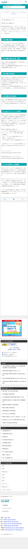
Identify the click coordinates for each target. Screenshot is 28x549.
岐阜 (17, 523)
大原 (3, 477)
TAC (3, 480)
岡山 (10, 527)
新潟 (4, 523)
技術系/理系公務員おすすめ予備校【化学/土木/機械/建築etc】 (13, 400)
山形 (13, 519)
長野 (15, 523)
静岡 (19, 523)
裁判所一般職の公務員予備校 (8, 407)
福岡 (6, 529)
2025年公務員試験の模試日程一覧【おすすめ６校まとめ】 (14, 378)
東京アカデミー (5, 471)
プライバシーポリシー (7, 508)
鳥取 (6, 527)
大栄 (3, 468)
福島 (15, 519)
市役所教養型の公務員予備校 (8, 394)
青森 (4, 519)
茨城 (4, 521)
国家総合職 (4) (5, 448)
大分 (14, 529)
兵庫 (13, 525)
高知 (23, 527)
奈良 (15, 525)
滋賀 (6, 525)
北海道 (5, 517)
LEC (3, 465)
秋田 (10, 519)
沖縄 (22, 529)
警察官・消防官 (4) (6, 454)
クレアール (4, 483)
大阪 (10, 525)
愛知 (21, 523)
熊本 (12, 529)
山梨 (13, 523)
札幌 (9, 517)
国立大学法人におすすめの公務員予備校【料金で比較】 (13, 419)
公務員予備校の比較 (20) (7, 433)
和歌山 (17, 525)
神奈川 (17, 521)
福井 (10, 523)
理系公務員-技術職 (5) (7, 445)
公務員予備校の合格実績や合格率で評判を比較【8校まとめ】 (14, 374)
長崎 (10, 529)
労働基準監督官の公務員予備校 (8, 410)
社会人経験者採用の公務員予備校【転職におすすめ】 (13, 397)
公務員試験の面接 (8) (6, 442)
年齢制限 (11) (5, 436)
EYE (3, 474)
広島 (12, 527)
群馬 (8, 521)
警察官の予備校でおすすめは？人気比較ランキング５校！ (14, 416)
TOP (8, 19)
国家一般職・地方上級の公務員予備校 (10, 391)
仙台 (8, 519)
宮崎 (16, 529)
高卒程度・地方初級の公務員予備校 (9, 422)
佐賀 (8, 529)
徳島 (16, 527)
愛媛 (21, 527)
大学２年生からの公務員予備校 (8, 413)
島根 (8, 527)
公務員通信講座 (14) (6, 430)
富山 (6, 523)
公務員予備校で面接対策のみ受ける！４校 (11, 370)
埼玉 (10, 521)
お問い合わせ (6, 511)
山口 (14, 527)
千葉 (13, 521)
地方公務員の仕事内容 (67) (8, 439)
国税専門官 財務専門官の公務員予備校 (10, 404)
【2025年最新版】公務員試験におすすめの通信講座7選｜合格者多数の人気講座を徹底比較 (14, 367)
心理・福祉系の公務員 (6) (7, 451)
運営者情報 (5, 505)
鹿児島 (19, 529)
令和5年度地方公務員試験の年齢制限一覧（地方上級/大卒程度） (14, 382)
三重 (4, 525)
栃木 (6, 521)
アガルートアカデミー (7, 489)
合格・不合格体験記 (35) (7, 457)
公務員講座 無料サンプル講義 (14, 349)
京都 (8, 525)
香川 (19, 527)
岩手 (6, 519)
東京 (15, 521)
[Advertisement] (14, 258)
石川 (8, 523)
